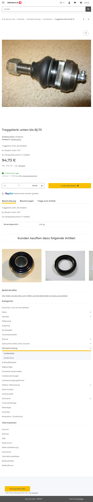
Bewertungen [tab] (27, 201)
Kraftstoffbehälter (9, 362)
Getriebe (5, 316)
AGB (3, 438)
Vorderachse (16, 139)
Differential (6, 321)
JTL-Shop (80, 499)
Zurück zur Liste (9, 19)
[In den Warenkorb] (4, 27)
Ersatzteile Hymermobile (12, 371)
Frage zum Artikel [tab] (47, 201)
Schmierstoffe (7, 394)
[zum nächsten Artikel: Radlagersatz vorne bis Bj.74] (88, 19)
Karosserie (6, 398)
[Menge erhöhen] (41, 185)
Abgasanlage (7, 367)
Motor (4, 312)
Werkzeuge (6, 407)
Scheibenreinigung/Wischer (13, 380)
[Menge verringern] (4, 185)
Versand (21, 166)
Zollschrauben (8, 389)
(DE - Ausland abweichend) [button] (28, 176)
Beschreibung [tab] (9, 201)
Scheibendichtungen (10, 376)
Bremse (5, 339)
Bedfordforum (7, 465)
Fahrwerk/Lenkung (9, 348)
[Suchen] (88, 9)
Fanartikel (6, 412)
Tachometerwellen (9, 334)
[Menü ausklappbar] (3, 1)
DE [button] (61, 2)
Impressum (6, 452)
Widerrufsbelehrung (10, 447)
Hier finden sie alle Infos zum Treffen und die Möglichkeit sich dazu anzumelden (35, 296)
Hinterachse (9, 358)
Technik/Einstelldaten (10, 456)
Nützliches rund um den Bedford (15, 307)
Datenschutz (7, 443)
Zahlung (5, 434)
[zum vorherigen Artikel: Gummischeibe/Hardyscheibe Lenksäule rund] (83, 19)
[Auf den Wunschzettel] (86, 33)
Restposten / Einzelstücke (12, 416)
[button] (69, 2)
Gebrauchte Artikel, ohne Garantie (16, 343)
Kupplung (6, 325)
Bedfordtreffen (8, 461)
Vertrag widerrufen (17, 489)
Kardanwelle (7, 330)
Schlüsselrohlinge (9, 403)
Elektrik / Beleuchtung (11, 385)
